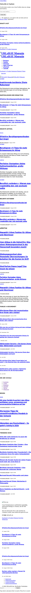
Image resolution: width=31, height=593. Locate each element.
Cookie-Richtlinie (10, 582)
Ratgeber (2, 78)
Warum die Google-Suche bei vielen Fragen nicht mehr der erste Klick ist (15, 461)
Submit (18, 588)
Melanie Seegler (5, 102)
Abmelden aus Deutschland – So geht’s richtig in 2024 (14, 424)
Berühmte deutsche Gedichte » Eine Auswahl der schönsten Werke (12, 468)
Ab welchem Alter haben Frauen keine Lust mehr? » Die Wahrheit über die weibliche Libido (15, 361)
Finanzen (6, 63)
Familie (5, 62)
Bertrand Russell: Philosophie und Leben (14, 475)
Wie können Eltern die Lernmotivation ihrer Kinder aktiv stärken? (14, 311)
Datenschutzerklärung (11, 583)
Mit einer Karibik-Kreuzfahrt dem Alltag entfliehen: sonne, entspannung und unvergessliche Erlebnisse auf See (14, 402)
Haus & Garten (8, 65)
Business (6, 60)
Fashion (2, 284)
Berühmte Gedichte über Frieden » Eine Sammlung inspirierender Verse (14, 445)
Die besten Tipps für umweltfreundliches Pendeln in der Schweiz (14, 413)
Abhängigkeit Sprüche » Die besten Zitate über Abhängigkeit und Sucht (15, 345)
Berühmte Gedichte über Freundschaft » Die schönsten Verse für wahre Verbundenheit (15, 453)
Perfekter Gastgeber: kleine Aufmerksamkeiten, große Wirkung (12, 113)
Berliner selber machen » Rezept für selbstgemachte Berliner (13, 572)
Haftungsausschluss (10, 580)
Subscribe (3, 73)
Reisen (1, 397)
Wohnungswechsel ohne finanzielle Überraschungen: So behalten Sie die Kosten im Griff (14, 256)
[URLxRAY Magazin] (15, 55)
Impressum (8, 579)
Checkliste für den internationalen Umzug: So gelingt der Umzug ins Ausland (14, 336)
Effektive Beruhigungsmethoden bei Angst (13, 28)
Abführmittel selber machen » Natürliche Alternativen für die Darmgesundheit (13, 369)
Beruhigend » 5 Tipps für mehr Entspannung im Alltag (13, 149)
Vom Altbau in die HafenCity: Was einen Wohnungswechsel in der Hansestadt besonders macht (15, 244)
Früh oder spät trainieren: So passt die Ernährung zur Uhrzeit (13, 437)
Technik (5, 68)
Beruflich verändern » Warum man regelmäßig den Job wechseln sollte (13, 121)
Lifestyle (6, 67)
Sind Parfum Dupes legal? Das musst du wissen (13, 267)
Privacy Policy (4, 19)
